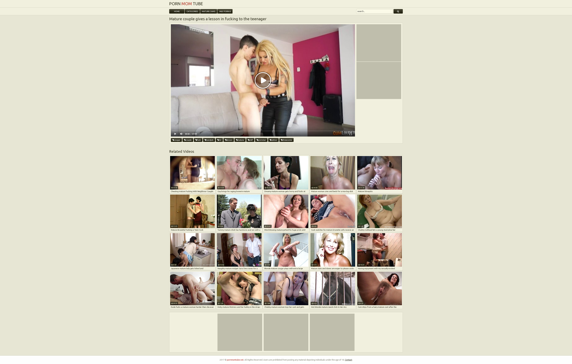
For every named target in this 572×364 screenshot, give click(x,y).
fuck (199, 140)
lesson (229, 140)
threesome (287, 140)
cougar (177, 140)
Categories (192, 11)
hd (220, 140)
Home (177, 11)
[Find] (398, 11)
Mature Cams (208, 11)
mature (241, 140)
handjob (209, 140)
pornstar (262, 140)
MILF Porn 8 (225, 11)
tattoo (274, 140)
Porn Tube (186, 3)
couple (189, 140)
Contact (348, 360)
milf (251, 140)
